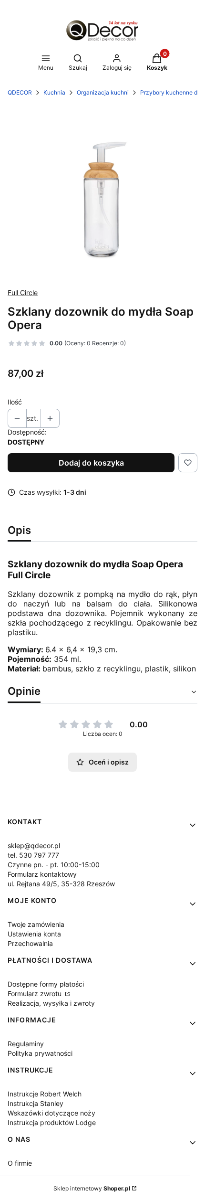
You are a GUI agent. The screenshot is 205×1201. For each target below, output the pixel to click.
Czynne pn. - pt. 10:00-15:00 (54, 865)
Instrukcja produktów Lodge (52, 1122)
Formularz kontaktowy (42, 874)
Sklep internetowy (91, 1188)
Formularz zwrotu (35, 993)
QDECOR (20, 92)
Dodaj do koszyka (91, 463)
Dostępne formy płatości (46, 984)
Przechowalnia (30, 943)
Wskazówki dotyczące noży (51, 1113)
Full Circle (23, 292)
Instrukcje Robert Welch (45, 1094)
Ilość (15, 402)
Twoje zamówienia (36, 924)
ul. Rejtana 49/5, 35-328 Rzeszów (61, 884)
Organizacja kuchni (103, 92)
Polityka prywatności (40, 1053)
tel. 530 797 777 (33, 855)
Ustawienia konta (34, 934)
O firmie (20, 1163)
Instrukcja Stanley (35, 1103)
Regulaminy (26, 1044)
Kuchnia (54, 92)
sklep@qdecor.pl (34, 845)
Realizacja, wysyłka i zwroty (51, 1003)
